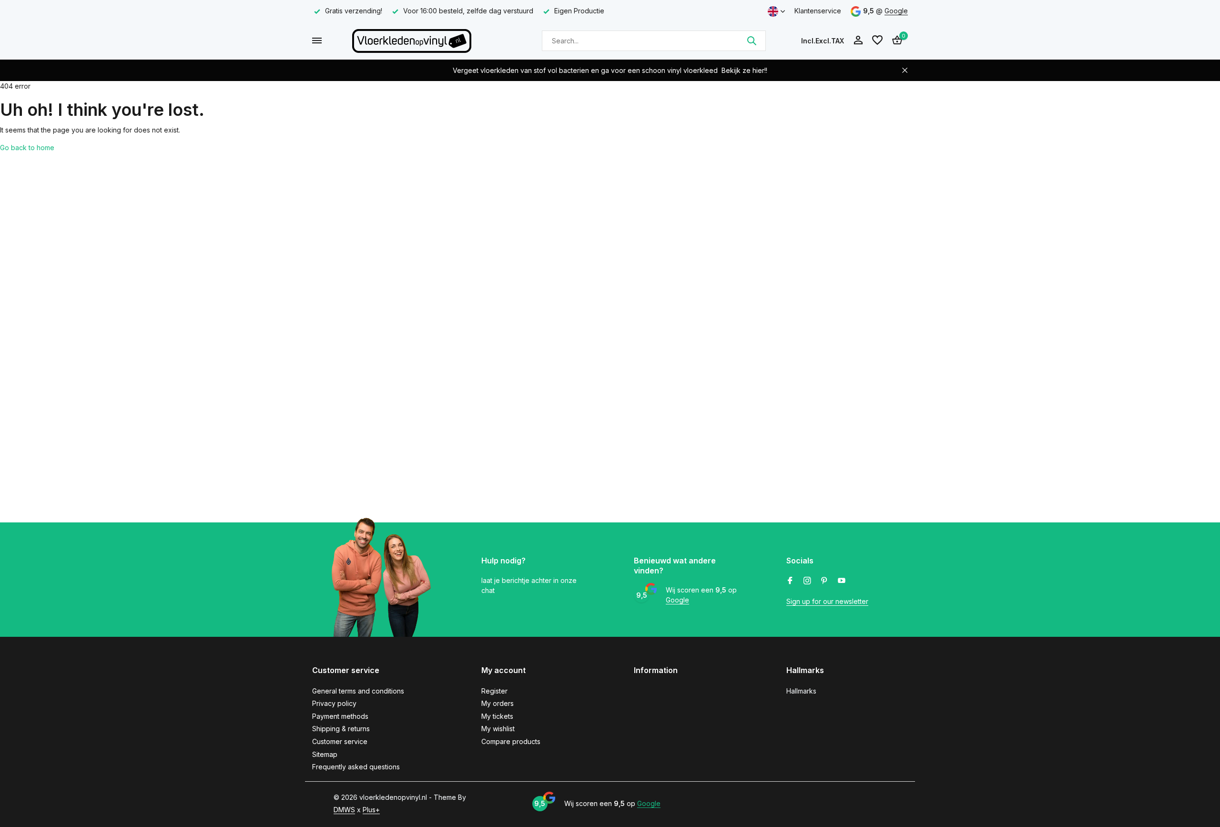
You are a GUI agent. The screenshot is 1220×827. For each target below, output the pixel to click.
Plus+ (371, 810)
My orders (497, 703)
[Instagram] (807, 581)
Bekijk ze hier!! (744, 70)
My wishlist (498, 729)
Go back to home (27, 147)
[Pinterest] (824, 581)
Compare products (510, 741)
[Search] (751, 40)
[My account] (858, 40)
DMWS (344, 810)
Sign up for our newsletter (827, 601)
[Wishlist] (877, 40)
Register (494, 691)
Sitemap (324, 754)
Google (896, 11)
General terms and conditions (358, 691)
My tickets (497, 716)
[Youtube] (841, 581)
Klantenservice (817, 11)
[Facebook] (790, 581)
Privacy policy (334, 703)
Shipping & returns (341, 729)
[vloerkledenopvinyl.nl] (411, 40)
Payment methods (340, 716)
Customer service (339, 741)
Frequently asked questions (356, 767)
